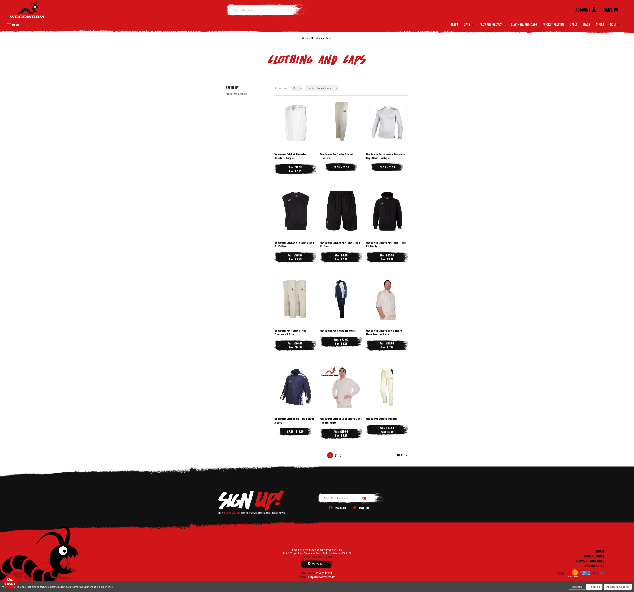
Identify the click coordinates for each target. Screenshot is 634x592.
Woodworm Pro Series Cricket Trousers (336, 156)
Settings (577, 587)
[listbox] (327, 88)
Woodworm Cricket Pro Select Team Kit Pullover (294, 244)
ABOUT (599, 551)
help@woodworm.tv (321, 577)
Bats (467, 24)
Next (401, 454)
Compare (294, 123)
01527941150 (324, 573)
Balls (573, 24)
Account (583, 10)
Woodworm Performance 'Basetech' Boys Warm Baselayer (385, 156)
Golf (613, 24)
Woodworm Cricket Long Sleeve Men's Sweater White (341, 420)
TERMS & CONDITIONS (590, 560)
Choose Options (295, 129)
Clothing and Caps (524, 24)
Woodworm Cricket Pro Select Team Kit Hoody (386, 244)
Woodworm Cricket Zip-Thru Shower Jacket (294, 420)
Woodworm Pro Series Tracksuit (338, 330)
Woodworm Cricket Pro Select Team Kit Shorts (340, 244)
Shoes (600, 24)
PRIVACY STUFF (594, 565)
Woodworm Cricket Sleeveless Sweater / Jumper (291, 156)
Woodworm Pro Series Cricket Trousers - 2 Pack (291, 332)
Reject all (594, 587)
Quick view (295, 116)
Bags (586, 24)
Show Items (281, 88)
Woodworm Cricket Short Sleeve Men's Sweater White (384, 332)
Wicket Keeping (553, 24)
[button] (10, 582)
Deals (454, 24)
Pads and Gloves (490, 24)
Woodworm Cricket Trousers (381, 418)
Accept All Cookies (617, 587)
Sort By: (310, 88)
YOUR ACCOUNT (594, 556)
